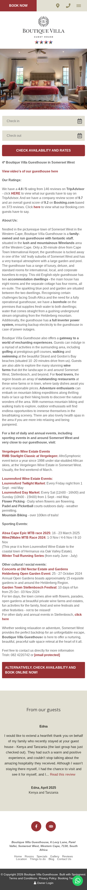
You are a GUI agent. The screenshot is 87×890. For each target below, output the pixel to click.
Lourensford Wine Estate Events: (27, 478)
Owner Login (44, 883)
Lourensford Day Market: (21, 492)
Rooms (29, 856)
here (37, 207)
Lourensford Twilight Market (23, 483)
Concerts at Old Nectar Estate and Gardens (35, 569)
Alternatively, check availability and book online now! (40, 670)
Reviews (67, 856)
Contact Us (64, 859)
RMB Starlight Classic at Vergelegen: (30, 456)
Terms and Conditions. (23, 878)
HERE (15, 193)
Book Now (18, 5)
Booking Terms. (68, 878)
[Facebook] (36, 826)
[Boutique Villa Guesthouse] (44, 29)
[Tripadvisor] (51, 826)
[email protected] (47, 655)
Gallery (54, 856)
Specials (42, 856)
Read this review (62, 774)
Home (18, 856)
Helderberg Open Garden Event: (27, 573)
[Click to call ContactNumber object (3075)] (68, 5)
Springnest (78, 874)
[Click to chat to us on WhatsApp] (77, 880)
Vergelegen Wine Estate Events (26, 451)
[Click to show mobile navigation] (80, 5)
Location (21, 859)
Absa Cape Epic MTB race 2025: (26, 533)
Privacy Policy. (48, 878)
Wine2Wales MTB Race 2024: (24, 537)
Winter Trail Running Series (23, 555)
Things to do (38, 859)
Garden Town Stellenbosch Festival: (29, 587)
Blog (51, 859)
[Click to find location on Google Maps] (57, 5)
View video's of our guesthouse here (30, 171)
